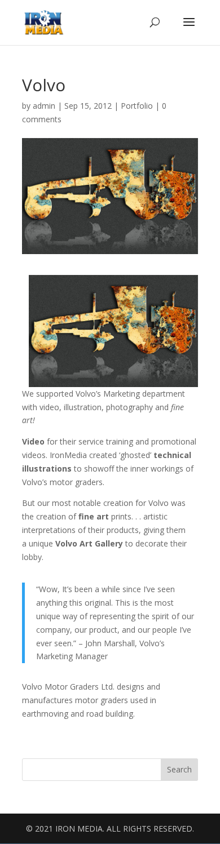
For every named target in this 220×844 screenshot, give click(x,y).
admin (44, 105)
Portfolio (137, 105)
